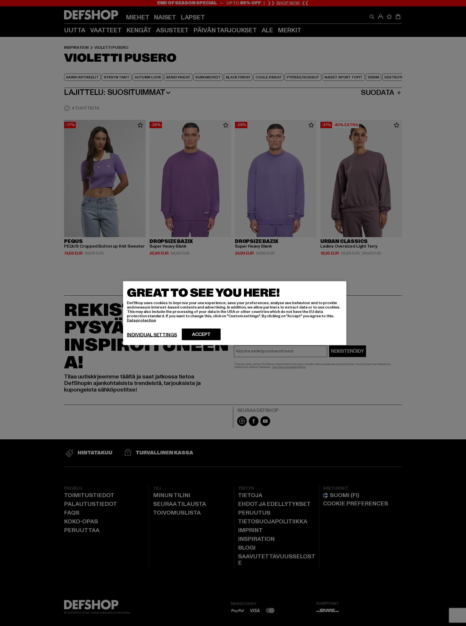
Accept (201, 334)
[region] (234, 313)
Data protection (141, 320)
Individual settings (152, 335)
